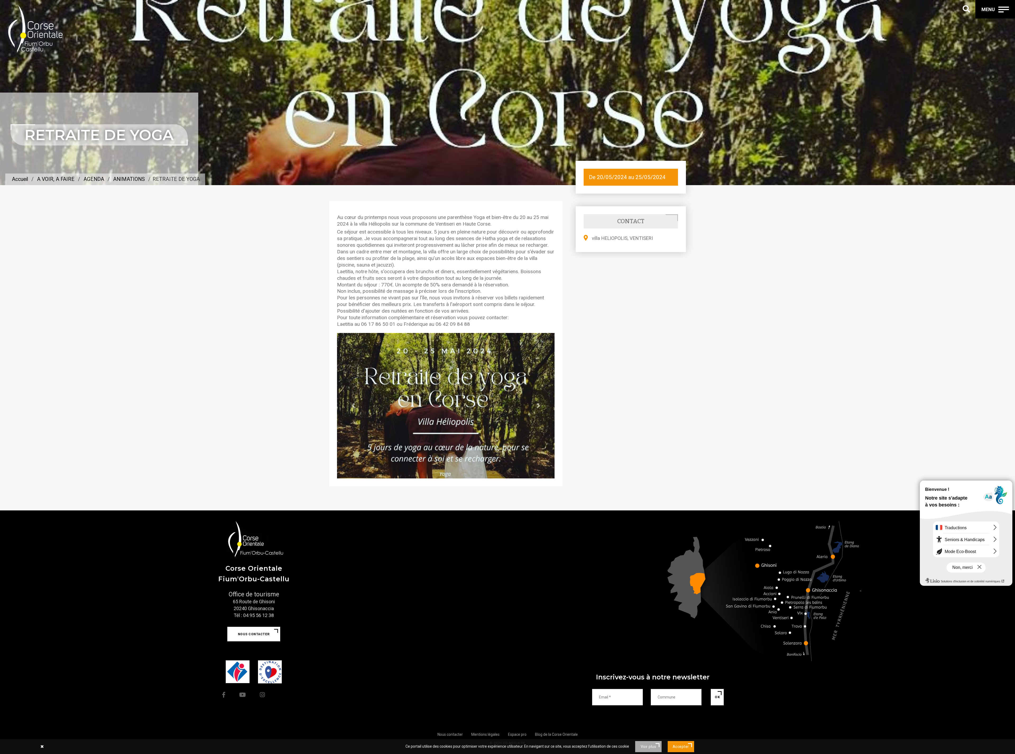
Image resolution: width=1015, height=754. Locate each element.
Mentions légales (485, 734)
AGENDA (94, 179)
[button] (353, 405)
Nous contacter (254, 634)
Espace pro (517, 734)
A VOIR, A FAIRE (56, 179)
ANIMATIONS (129, 179)
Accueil (20, 179)
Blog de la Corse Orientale (556, 734)
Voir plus (648, 746)
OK (717, 697)
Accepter (681, 746)
